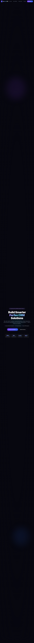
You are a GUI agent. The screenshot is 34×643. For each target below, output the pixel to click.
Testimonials (20, 1)
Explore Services (23, 329)
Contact (25, 1)
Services (10, 1)
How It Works (15, 1)
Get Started (29, 1)
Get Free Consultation (12, 329)
